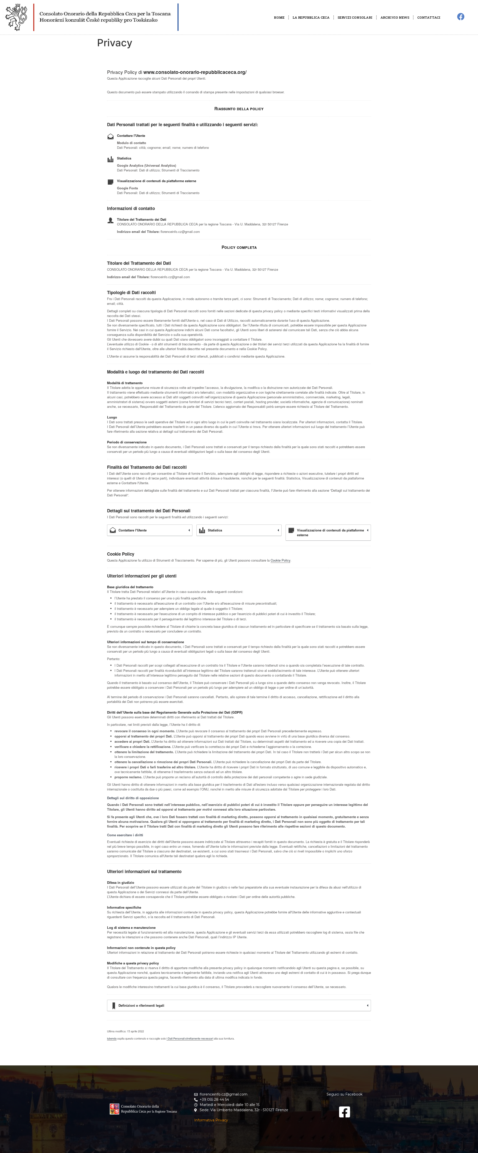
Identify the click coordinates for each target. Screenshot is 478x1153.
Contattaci (428, 17)
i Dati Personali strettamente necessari (190, 1038)
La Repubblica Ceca (311, 17)
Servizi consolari (355, 17)
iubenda (112, 1038)
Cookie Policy (280, 560)
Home (279, 17)
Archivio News (394, 17)
